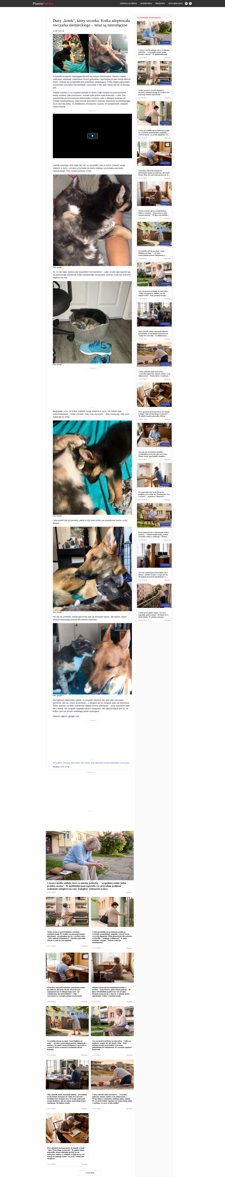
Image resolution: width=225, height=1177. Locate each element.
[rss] (186, 3)
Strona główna (128, 3)
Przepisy (160, 3)
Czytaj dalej (89, 1173)
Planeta (43, 3)
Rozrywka (146, 3)
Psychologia (176, 3)
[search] (190, 3)
